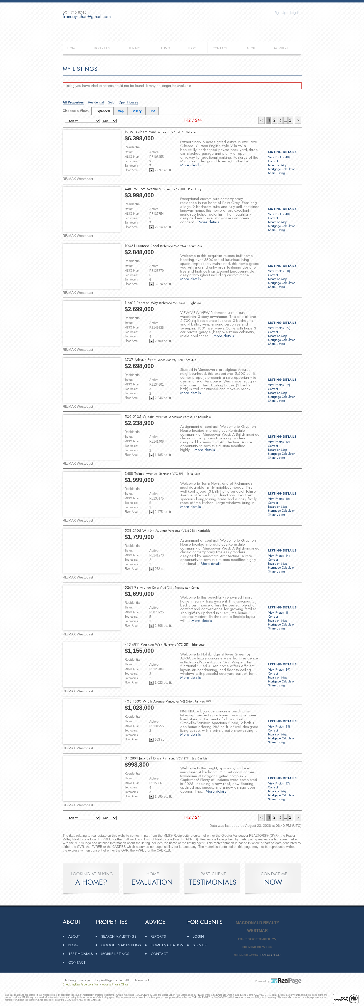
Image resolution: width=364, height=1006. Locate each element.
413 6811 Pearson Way (165, 644)
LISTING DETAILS (282, 152)
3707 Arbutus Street (160, 359)
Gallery (136, 111)
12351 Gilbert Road (160, 132)
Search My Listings (118, 936)
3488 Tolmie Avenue (162, 473)
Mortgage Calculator (281, 169)
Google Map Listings (121, 945)
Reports (158, 936)
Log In (295, 12)
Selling (164, 48)
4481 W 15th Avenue (163, 189)
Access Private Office (115, 984)
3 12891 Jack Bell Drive (166, 758)
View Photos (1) (278, 612)
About (252, 48)
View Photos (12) (279, 442)
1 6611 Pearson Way (163, 302)
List (152, 111)
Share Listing (276, 173)
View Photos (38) (279, 271)
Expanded (103, 111)
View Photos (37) (279, 783)
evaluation (152, 882)
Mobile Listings (115, 953)
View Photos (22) (279, 385)
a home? (91, 882)
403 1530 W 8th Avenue (168, 701)
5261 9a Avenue (162, 587)
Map (121, 111)
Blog (192, 48)
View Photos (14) (279, 555)
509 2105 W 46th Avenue (168, 416)
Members (281, 48)
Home (72, 48)
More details (190, 165)
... (285, 120)
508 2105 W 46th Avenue (167, 530)
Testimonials (80, 953)
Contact (220, 48)
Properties (101, 48)
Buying (134, 48)
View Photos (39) (279, 328)
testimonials (212, 882)
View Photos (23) (279, 726)
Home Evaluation (167, 945)
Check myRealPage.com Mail (81, 984)
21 (290, 120)
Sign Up (280, 12)
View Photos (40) (279, 157)
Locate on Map (277, 165)
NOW (273, 882)
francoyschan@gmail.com (87, 16)
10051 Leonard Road (164, 246)
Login (198, 936)
